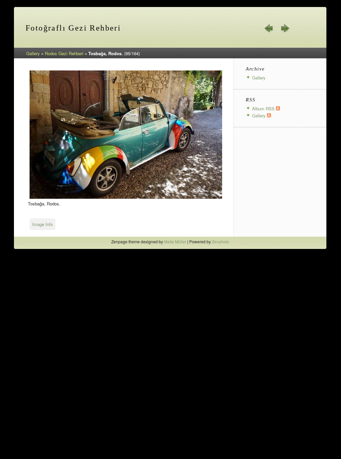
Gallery (33, 53)
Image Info (42, 224)
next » (285, 28)
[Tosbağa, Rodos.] (126, 197)
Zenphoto (220, 241)
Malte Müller (175, 241)
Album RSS (264, 108)
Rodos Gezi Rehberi (64, 53)
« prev (269, 28)
